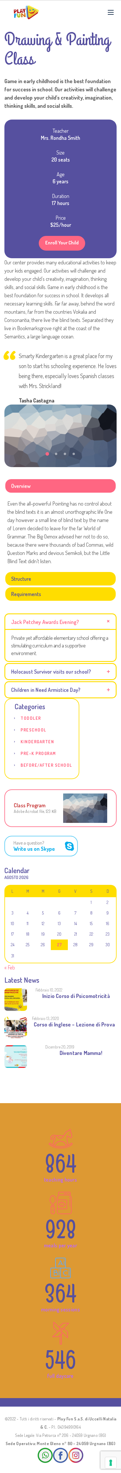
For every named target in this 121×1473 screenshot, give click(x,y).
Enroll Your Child (62, 243)
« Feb (9, 967)
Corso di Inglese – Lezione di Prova (74, 1024)
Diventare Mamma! (81, 1053)
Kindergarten (37, 741)
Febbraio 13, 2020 (45, 1018)
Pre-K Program (38, 753)
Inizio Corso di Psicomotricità (76, 996)
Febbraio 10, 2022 (49, 989)
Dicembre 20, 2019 (59, 1046)
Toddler (31, 718)
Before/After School (46, 765)
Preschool (33, 729)
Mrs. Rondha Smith (60, 138)
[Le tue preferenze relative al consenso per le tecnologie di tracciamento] (110, 1462)
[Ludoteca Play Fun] (26, 12)
